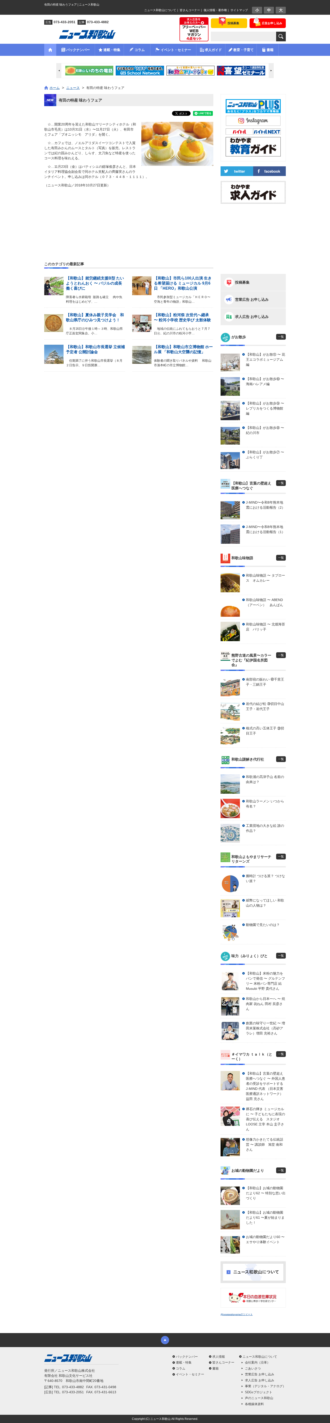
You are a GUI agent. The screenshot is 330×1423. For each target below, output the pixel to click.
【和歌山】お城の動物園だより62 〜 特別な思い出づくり (266, 1193)
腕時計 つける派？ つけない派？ (265, 878)
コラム (180, 1368)
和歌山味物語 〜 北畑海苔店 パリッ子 (265, 626)
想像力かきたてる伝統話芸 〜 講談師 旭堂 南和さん (264, 1144)
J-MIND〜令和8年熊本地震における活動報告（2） (265, 504)
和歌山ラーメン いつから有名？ (265, 803)
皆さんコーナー (190, 10)
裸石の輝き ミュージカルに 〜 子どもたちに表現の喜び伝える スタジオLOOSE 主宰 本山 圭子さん (265, 1119)
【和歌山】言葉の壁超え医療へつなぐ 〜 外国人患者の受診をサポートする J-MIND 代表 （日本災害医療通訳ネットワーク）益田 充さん (265, 1086)
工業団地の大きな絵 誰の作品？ (265, 828)
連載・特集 (184, 1362)
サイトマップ (239, 10)
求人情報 (218, 1356)
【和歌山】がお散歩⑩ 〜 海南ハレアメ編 (265, 381)
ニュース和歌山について (160, 10)
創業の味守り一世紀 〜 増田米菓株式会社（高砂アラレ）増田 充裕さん (265, 1028)
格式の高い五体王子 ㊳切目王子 (265, 730)
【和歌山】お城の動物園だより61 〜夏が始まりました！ (265, 1217)
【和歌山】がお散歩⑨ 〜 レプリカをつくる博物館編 (265, 408)
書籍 (215, 1368)
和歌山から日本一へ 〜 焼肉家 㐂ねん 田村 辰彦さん (265, 1004)
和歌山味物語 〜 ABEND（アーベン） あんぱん (264, 602)
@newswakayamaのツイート (237, 1314)
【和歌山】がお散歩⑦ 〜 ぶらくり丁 (265, 454)
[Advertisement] (128, 213)
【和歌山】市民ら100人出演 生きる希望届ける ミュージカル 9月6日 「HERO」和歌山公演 (183, 283)
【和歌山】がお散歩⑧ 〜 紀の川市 (265, 430)
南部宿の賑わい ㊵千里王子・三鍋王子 (265, 681)
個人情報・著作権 (215, 10)
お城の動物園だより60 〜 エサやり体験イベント (265, 1239)
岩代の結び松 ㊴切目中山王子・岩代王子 (265, 706)
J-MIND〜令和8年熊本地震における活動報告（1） (265, 529)
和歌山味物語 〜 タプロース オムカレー (265, 577)
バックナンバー (187, 1356)
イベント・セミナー (190, 1374)
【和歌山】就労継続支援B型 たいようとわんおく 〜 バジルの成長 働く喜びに (95, 283)
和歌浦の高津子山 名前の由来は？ (265, 779)
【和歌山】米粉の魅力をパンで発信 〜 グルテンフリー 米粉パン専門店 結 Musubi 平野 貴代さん (265, 980)
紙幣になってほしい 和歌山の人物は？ (265, 902)
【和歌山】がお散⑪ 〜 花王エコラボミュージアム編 (265, 359)
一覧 (281, 336)
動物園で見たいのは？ (263, 925)
